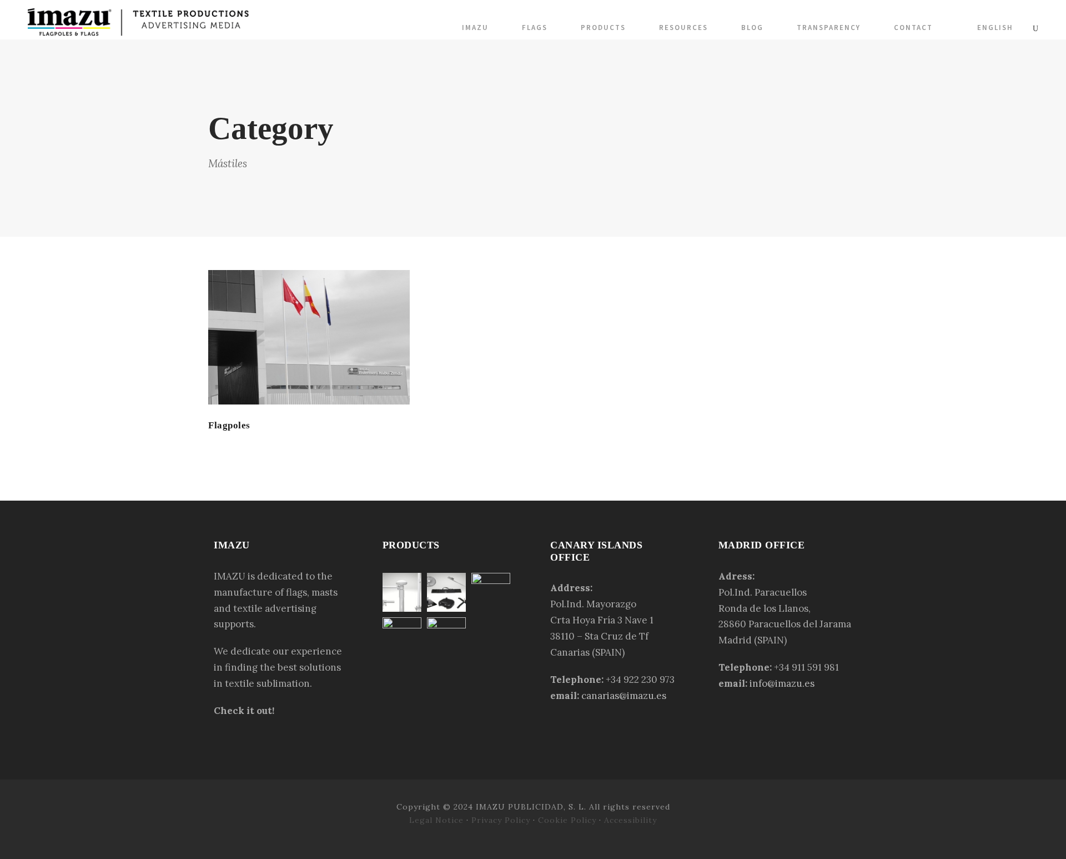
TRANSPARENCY (829, 27)
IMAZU (475, 27)
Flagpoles (229, 425)
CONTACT (913, 27)
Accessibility (630, 820)
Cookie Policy (567, 820)
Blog (752, 27)
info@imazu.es (782, 683)
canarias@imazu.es (623, 696)
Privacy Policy (500, 820)
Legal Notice (437, 820)
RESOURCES (683, 27)
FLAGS (534, 27)
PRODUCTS (603, 27)
